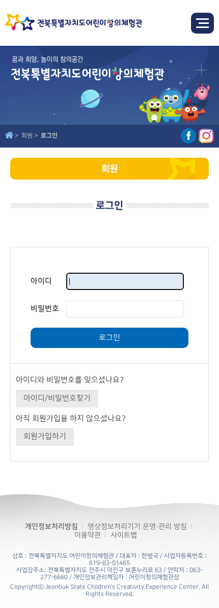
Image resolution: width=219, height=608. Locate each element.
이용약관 (87, 535)
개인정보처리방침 (51, 527)
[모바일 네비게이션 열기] (202, 23)
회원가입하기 (44, 436)
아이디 (41, 281)
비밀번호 (45, 308)
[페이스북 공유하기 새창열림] (188, 135)
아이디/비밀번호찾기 (57, 398)
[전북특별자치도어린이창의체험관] (74, 23)
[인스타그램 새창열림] (206, 135)
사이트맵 (124, 535)
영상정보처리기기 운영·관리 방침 (137, 526)
